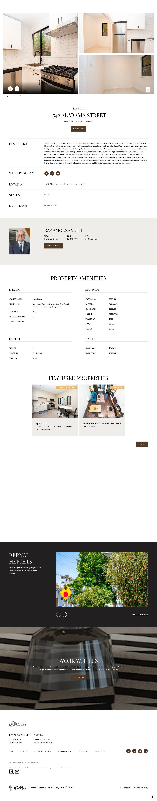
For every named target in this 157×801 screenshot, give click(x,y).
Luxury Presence (67, 787)
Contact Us (100, 751)
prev (58, 614)
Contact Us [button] (79, 677)
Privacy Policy (142, 788)
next (64, 614)
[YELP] (134, 751)
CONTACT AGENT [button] (53, 246)
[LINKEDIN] (128, 751)
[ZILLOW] (146, 751)
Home (11, 751)
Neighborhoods (64, 751)
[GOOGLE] (140, 751)
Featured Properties (42, 751)
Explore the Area (140, 614)
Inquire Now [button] (78, 129)
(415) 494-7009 (71, 239)
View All (142, 444)
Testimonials (83, 751)
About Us (24, 751)
